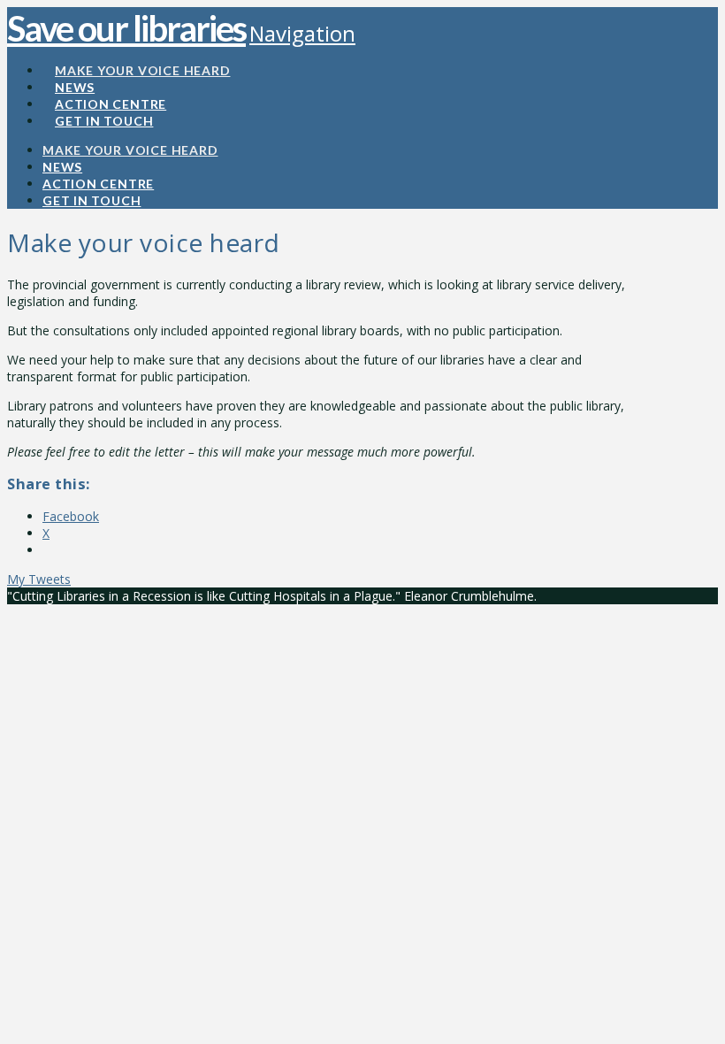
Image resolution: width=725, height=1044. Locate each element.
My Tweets (39, 579)
